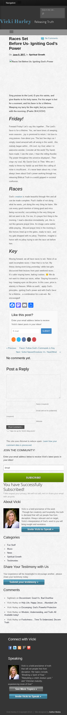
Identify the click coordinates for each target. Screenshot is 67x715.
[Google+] (29, 339)
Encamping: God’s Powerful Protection (39, 607)
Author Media (55, 712)
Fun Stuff (11, 545)
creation (18, 196)
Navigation (10, 3)
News (9, 553)
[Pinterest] (34, 339)
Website (39, 421)
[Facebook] (24, 339)
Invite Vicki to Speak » (40, 529)
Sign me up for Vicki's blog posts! (22, 431)
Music (10, 549)
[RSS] (14, 339)
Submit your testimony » (24, 582)
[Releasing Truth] (27, 22)
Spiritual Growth (37, 54)
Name (42, 404)
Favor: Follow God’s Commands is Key (37, 348)
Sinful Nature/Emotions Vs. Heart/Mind (39, 352)
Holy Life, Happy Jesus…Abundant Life (39, 603)
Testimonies (12, 560)
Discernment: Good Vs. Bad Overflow (36, 598)
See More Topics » (26, 689)
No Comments (51, 38)
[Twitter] (19, 339)
